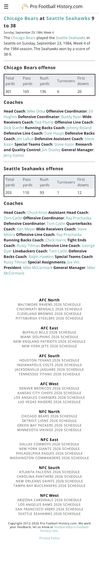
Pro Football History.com (56, 6)
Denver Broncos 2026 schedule (49, 388)
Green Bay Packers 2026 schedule (49, 425)
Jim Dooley (51, 149)
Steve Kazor (64, 144)
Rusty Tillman (28, 245)
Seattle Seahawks (68, 18)
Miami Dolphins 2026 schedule (49, 337)
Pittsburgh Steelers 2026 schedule (49, 318)
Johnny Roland (79, 127)
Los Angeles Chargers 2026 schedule (49, 397)
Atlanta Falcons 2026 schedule (49, 472)
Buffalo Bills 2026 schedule (50, 332)
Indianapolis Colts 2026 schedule (49, 365)
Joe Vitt (73, 262)
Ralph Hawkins (41, 256)
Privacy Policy (49, 538)
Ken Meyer (26, 229)
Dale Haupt (54, 133)
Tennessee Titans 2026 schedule (50, 374)
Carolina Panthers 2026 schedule (49, 476)
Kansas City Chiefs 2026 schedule (49, 393)
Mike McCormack (37, 267)
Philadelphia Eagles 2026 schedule (49, 453)
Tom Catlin (13, 217)
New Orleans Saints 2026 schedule (49, 481)
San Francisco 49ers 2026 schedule (49, 509)
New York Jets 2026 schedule (49, 346)
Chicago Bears (21, 18)
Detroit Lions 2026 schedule (49, 420)
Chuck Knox (37, 212)
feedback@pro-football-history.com (64, 529)
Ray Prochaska (78, 217)
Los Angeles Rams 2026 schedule (49, 504)
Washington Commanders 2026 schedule (49, 458)
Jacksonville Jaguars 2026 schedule (49, 369)
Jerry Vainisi (14, 155)
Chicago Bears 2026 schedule (49, 416)
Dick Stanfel (14, 127)
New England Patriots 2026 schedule (49, 341)
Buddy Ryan (71, 116)
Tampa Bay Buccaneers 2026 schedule (49, 485)
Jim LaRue (25, 138)
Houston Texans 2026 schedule (49, 360)
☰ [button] (6, 6)
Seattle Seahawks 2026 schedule (49, 513)
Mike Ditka (36, 111)
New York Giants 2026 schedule (49, 448)
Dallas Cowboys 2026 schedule (49, 444)
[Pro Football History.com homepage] (24, 6)
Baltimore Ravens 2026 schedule (49, 304)
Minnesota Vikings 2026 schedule (49, 430)
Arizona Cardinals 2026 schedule (49, 500)
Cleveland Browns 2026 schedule (49, 313)
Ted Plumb (44, 122)
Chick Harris (55, 240)
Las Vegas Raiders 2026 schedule (49, 402)
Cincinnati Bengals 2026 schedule (50, 309)
